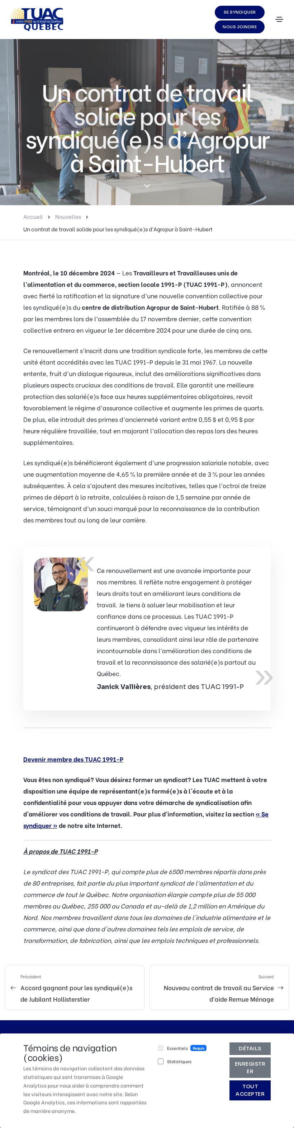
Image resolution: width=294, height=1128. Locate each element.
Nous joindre (240, 26)
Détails (250, 1048)
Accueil (33, 216)
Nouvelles (68, 216)
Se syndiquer (240, 12)
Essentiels (177, 1048)
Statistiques (179, 1061)
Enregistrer (250, 1068)
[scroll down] (147, 186)
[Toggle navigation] (279, 19)
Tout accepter (250, 1090)
